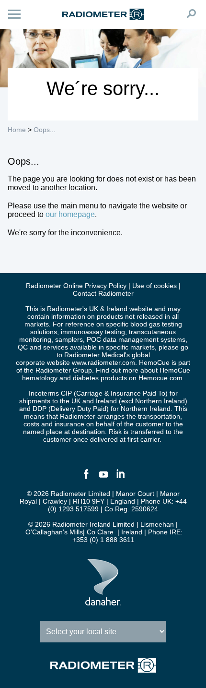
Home (17, 129)
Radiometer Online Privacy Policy (76, 286)
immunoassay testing (93, 332)
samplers (69, 339)
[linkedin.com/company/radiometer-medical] (120, 478)
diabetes (86, 378)
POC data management (123, 339)
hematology (39, 378)
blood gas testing (156, 324)
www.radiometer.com (103, 362)
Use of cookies (154, 286)
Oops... (45, 129)
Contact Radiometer (103, 293)
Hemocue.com (160, 378)
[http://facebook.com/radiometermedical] (85, 478)
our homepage (70, 214)
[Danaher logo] (103, 601)
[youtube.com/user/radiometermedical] (103, 478)
